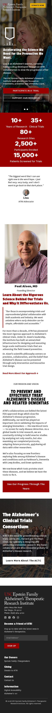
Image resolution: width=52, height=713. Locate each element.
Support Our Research (26, 98)
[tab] (24, 109)
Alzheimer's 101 (10, 693)
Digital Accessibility (12, 690)
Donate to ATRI (11, 670)
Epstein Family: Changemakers (17, 661)
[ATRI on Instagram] (18, 617)
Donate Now (38, 5)
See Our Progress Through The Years (26, 486)
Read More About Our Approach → (20, 373)
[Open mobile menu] (48, 5)
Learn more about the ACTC (23, 560)
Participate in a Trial (26, 90)
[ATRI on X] (9, 617)
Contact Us (9, 680)
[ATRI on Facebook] (14, 617)
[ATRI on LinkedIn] (5, 617)
